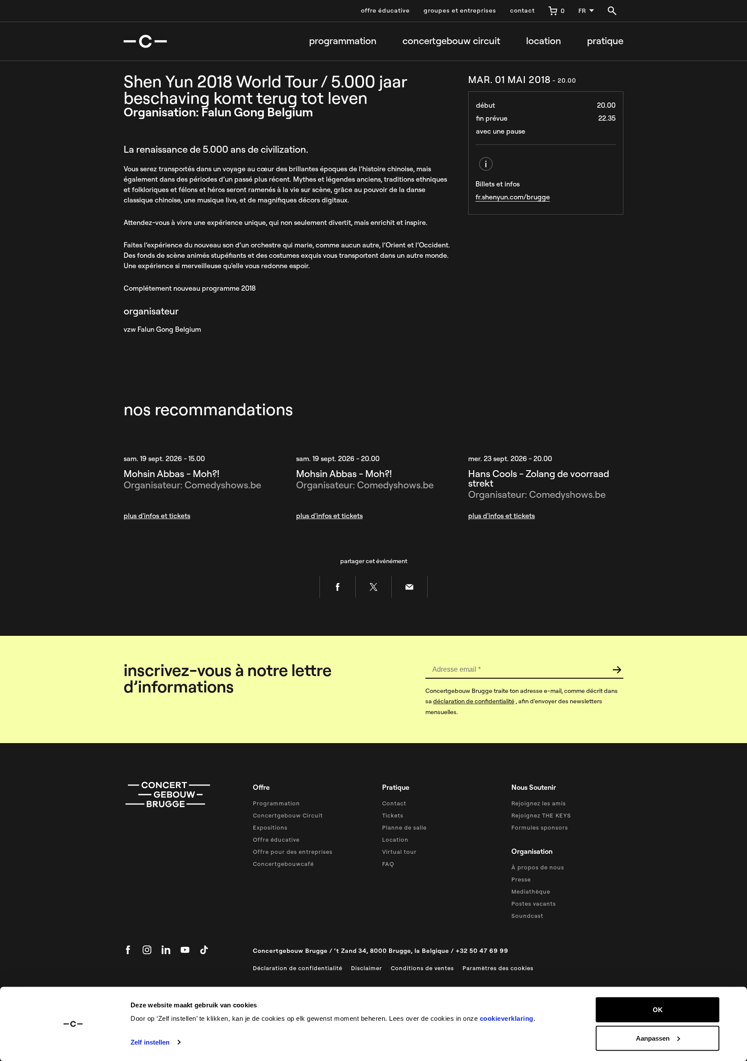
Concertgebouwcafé (283, 863)
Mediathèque (530, 891)
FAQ (388, 863)
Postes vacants (533, 903)
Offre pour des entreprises (292, 851)
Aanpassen (653, 1038)
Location (543, 40)
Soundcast (527, 915)
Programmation (343, 40)
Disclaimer (366, 968)
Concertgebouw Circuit (288, 815)
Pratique (605, 40)
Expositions (270, 827)
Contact (394, 803)
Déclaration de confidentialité (297, 968)
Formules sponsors (539, 827)
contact (522, 10)
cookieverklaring (506, 1018)
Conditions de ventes (422, 968)
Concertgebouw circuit (451, 40)
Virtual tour (399, 851)
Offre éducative (276, 839)
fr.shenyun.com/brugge (513, 196)
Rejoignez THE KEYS (541, 815)
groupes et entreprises (460, 10)
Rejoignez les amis (538, 803)
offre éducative (385, 10)
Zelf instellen (150, 1042)
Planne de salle (404, 827)
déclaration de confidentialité (473, 701)
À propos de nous (537, 867)
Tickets (392, 815)
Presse (521, 879)
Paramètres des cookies (498, 968)
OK (658, 1009)
